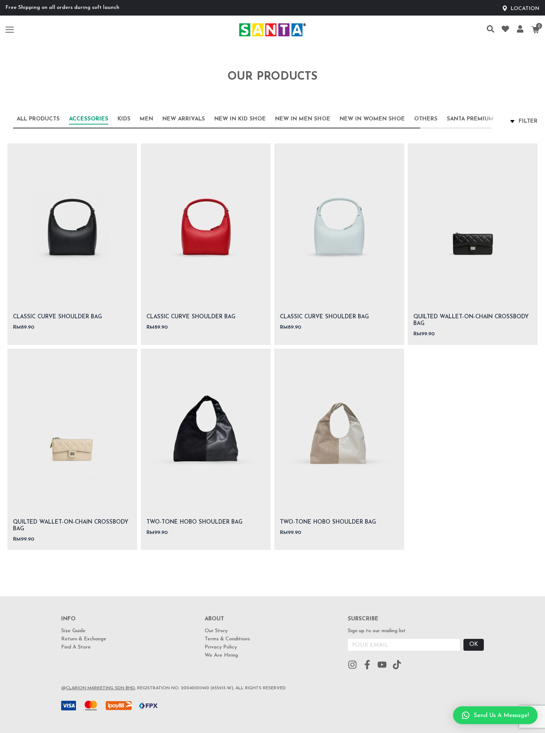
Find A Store (76, 647)
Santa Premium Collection (490, 119)
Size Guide (73, 631)
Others (425, 119)
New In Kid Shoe (240, 119)
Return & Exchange (83, 639)
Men (146, 119)
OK (473, 644)
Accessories (88, 119)
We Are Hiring (221, 655)
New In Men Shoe (302, 119)
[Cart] (535, 29)
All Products (38, 119)
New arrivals (183, 119)
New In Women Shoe (372, 119)
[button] (495, 715)
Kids (124, 119)
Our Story (216, 631)
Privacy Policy (221, 647)
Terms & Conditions (227, 639)
